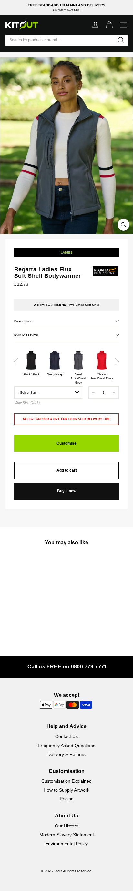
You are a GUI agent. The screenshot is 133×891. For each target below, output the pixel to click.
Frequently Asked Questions (66, 745)
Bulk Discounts (26, 334)
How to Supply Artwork (66, 790)
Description (23, 321)
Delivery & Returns (66, 754)
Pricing (67, 798)
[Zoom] (123, 225)
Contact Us (66, 736)
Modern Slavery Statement (66, 834)
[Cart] (109, 25)
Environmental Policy (66, 843)
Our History (66, 825)
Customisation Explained (66, 781)
